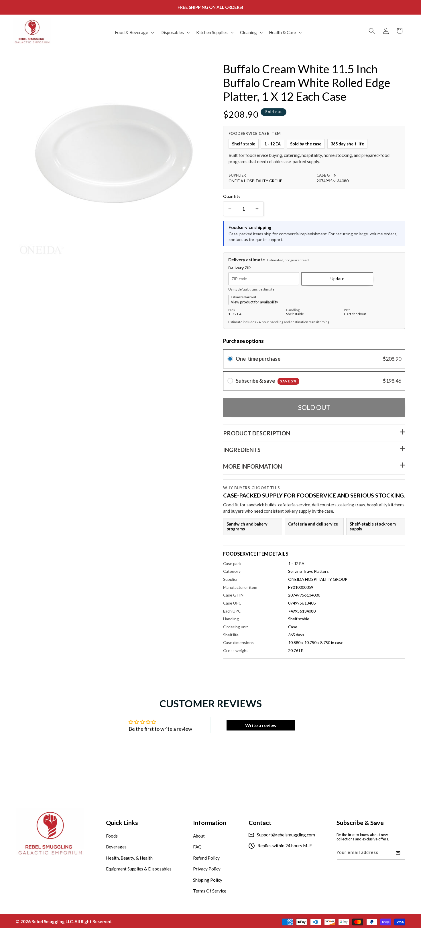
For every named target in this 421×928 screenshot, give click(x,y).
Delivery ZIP (239, 268)
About (199, 835)
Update (337, 278)
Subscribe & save (266, 380)
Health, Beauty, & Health (129, 857)
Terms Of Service (209, 891)
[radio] (230, 359)
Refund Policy (206, 857)
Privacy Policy (207, 869)
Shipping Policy (207, 879)
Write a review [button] (261, 725)
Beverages (116, 847)
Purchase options (243, 340)
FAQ (197, 847)
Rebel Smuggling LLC (52, 921)
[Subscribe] (398, 853)
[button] (134, 32)
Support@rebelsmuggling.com (286, 835)
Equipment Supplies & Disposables (139, 869)
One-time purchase (258, 359)
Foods (112, 835)
